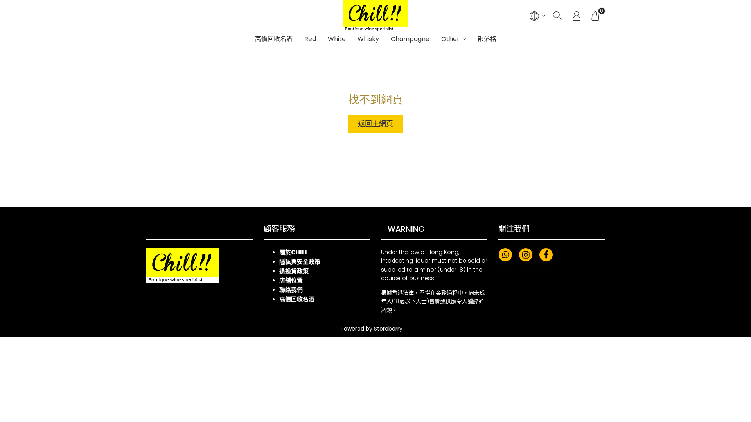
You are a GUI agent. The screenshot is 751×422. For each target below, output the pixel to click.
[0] (595, 15)
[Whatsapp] (505, 255)
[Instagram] (526, 255)
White (337, 38)
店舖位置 (291, 280)
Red (310, 38)
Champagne (410, 38)
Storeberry (388, 329)
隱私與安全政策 (299, 261)
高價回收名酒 (274, 38)
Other (450, 38)
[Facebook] (546, 255)
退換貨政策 (294, 271)
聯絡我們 (291, 290)
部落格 (487, 38)
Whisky (368, 38)
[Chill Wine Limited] (375, 15)
